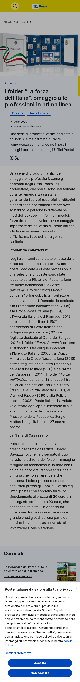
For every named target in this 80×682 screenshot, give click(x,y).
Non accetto (40, 673)
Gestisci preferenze (18, 653)
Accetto (40, 663)
